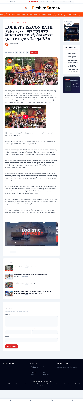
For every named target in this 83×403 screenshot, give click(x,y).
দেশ (9, 14)
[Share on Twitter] (20, 52)
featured (13, 252)
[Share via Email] (27, 52)
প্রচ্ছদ (1, 14)
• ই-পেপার (32, 374)
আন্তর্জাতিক (44, 14)
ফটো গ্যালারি (54, 14)
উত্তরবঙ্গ (23, 14)
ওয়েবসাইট (7, 336)
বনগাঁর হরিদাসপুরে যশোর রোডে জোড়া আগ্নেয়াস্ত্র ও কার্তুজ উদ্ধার (56, 1)
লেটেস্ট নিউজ (5, 14)
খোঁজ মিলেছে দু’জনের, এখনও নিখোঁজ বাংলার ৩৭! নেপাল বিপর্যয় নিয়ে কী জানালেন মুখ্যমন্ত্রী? (30, 274)
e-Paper (20, 1)
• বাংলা (43, 370)
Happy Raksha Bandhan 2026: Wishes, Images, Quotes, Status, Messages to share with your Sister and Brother (72, 66)
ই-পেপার (79, 14)
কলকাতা (18, 14)
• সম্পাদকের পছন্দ (45, 374)
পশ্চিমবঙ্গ (13, 14)
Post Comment (11, 346)
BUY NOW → (75, 89)
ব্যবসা (31, 14)
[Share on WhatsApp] (24, 52)
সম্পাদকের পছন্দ (69, 383)
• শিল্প (43, 366)
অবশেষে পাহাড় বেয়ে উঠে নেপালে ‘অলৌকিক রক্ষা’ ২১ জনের (25, 266)
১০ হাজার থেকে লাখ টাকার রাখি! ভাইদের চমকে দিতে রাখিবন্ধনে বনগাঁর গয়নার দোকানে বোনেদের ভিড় (73, 70)
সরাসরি (70, 14)
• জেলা (43, 372)
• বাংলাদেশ (32, 370)
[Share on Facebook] (16, 52)
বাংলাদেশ (49, 14)
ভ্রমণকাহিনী (60, 14)
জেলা (27, 14)
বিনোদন (35, 14)
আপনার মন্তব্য (8, 314)
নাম (6, 328)
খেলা (39, 14)
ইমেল (33, 328)
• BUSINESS (33, 372)
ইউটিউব (74, 14)
